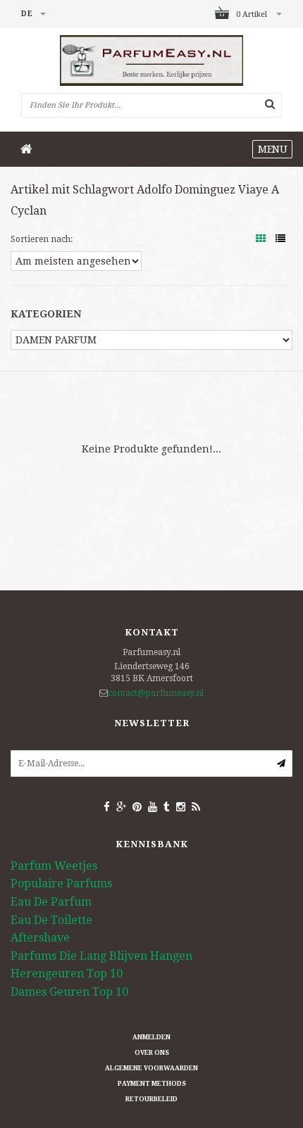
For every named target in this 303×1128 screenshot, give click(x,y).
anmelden (151, 1037)
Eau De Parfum (51, 901)
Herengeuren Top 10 (67, 973)
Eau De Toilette (51, 920)
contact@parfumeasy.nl (156, 693)
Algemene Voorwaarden (151, 1068)
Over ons (152, 1052)
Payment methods (152, 1083)
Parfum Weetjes (54, 866)
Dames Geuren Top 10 (69, 992)
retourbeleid (151, 1099)
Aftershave (40, 937)
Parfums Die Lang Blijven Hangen (101, 956)
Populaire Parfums (61, 883)
